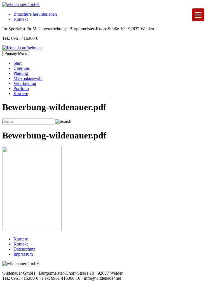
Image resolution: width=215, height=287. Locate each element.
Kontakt (20, 19)
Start (17, 63)
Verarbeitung (24, 83)
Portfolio (21, 88)
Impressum (23, 254)
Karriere (20, 93)
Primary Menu (15, 53)
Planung (20, 73)
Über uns (21, 68)
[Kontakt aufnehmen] (22, 47)
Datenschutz (24, 249)
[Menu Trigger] (198, 14)
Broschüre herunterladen (35, 14)
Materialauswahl (28, 78)
